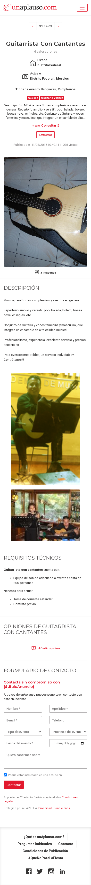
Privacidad (45, 808)
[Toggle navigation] (82, 8)
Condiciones (62, 808)
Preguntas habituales (34, 844)
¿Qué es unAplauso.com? (44, 837)
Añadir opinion (49, 648)
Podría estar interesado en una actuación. (35, 775)
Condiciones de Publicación (45, 851)
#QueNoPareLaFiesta (45, 858)
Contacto (65, 844)
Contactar (45, 134)
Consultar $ (50, 125)
